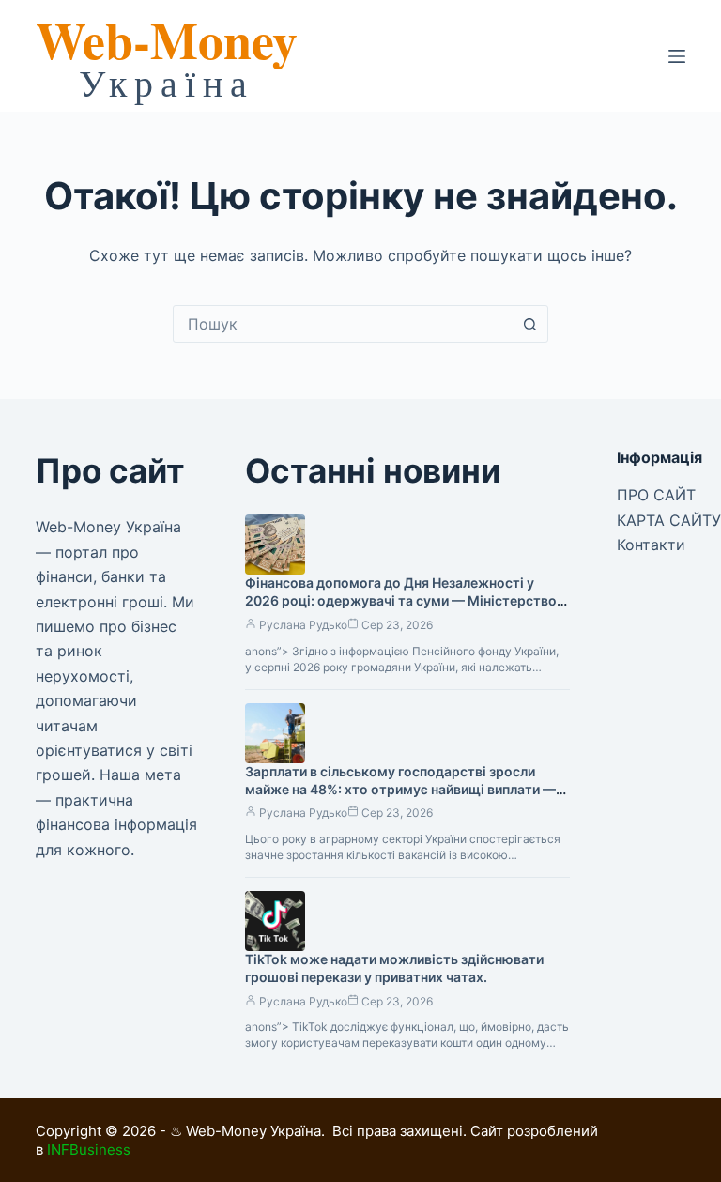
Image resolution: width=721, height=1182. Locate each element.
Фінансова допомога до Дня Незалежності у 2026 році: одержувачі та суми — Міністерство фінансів (401, 600)
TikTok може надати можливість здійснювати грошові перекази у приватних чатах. (394, 968)
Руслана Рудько (303, 625)
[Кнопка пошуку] (529, 324)
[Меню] (676, 56)
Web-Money (167, 39)
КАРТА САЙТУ (669, 520)
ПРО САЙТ (656, 494)
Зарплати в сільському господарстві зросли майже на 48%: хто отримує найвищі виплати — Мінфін (400, 789)
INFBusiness (88, 1150)
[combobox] (343, 324)
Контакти (651, 544)
